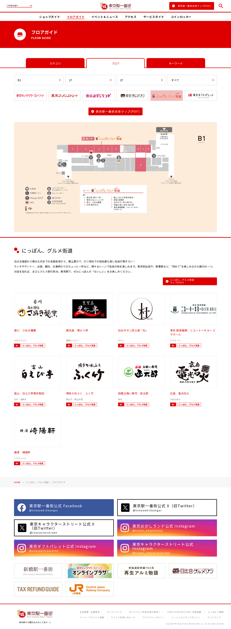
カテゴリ (55, 63)
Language (12, 5)
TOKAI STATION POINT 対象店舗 (184, 612)
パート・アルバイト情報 (92, 617)
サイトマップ (214, 617)
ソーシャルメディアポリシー (186, 617)
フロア (115, 63)
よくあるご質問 (216, 612)
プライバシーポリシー (153, 617)
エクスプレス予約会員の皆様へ (144, 612)
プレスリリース (114, 612)
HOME (17, 482)
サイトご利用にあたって (123, 617)
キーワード (176, 63)
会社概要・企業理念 (90, 612)
